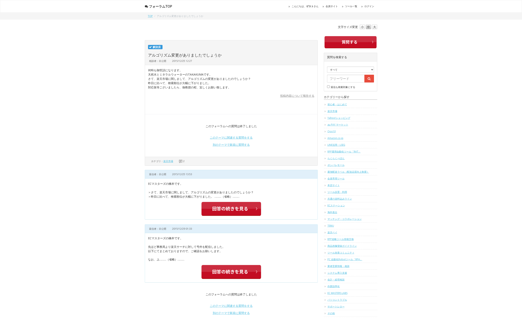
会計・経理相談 (336, 279)
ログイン (369, 6)
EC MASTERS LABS (337, 293)
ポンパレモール (336, 165)
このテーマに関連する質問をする (231, 137)
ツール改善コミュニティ (340, 252)
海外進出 (332, 212)
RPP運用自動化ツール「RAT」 (344, 151)
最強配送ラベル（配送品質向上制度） (348, 172)
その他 (331, 313)
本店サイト (333, 185)
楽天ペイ (332, 232)
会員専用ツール (336, 178)
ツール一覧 (351, 6)
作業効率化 (333, 286)
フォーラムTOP (160, 6)
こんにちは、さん (305, 6)
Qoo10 (331, 131)
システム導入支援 (337, 273)
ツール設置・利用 (337, 192)
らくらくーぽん (336, 158)
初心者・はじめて (337, 104)
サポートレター (336, 306)
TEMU (330, 225)
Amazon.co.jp (335, 138)
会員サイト (332, 6)
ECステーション (336, 205)
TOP (150, 16)
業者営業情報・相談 (338, 266)
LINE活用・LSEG (336, 145)
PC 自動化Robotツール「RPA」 (344, 259)
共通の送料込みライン (339, 198)
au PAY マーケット (337, 124)
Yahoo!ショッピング (338, 118)
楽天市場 (168, 161)
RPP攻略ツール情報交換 (340, 239)
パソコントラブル (337, 300)
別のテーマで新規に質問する (231, 145)
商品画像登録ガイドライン (342, 246)
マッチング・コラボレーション (344, 219)
